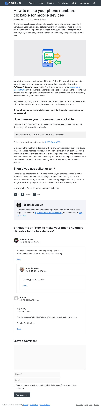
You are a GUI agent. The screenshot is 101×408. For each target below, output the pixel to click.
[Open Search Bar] (94, 3)
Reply (19, 259)
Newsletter (63, 3)
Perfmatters (34, 405)
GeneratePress (45, 405)
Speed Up (84, 3)
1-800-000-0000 (52, 142)
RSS (90, 405)
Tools (40, 3)
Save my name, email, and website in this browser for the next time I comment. (46, 386)
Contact (96, 405)
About (31, 3)
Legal (86, 405)
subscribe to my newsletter (49, 212)
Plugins (50, 3)
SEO (74, 3)
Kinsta (25, 405)
